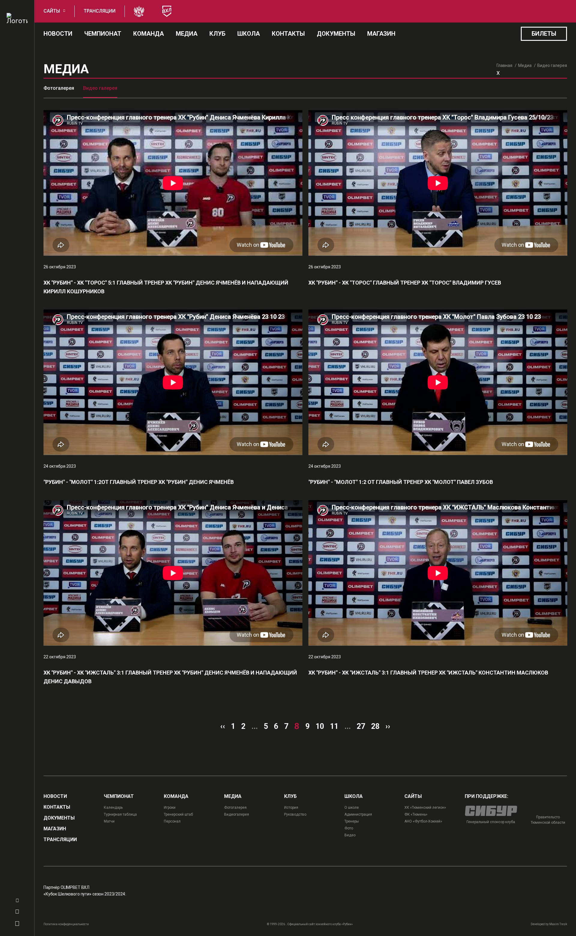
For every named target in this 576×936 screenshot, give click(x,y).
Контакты (288, 33)
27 (361, 726)
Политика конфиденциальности (66, 924)
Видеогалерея (236, 814)
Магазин (381, 33)
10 (320, 726)
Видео (350, 835)
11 (334, 726)
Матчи (109, 821)
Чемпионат (102, 33)
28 (375, 726)
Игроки (170, 807)
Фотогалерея (59, 88)
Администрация (358, 814)
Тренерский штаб (178, 814)
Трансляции (100, 11)
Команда (148, 33)
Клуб (217, 33)
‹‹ (222, 726)
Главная (504, 65)
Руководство (295, 814)
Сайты (52, 11)
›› (388, 726)
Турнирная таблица (120, 814)
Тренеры (351, 821)
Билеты (544, 33)
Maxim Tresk (558, 924)
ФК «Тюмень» (416, 814)
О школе (351, 807)
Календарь (113, 807)
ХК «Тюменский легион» (425, 807)
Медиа (186, 33)
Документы (336, 33)
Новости (58, 33)
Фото (348, 828)
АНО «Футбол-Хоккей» (423, 821)
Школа (248, 33)
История (291, 807)
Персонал (172, 821)
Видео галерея (100, 88)
